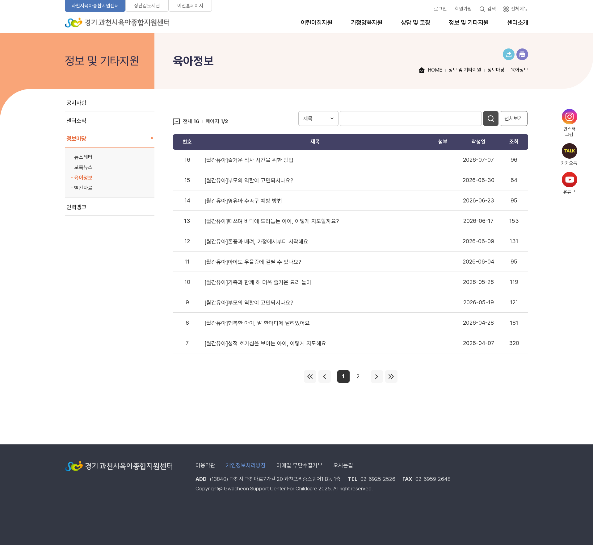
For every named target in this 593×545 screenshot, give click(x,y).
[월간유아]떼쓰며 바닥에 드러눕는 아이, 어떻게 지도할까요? (271, 221)
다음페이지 (377, 376)
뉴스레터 (83, 157)
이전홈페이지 (190, 6)
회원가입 (463, 9)
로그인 (440, 9)
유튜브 (569, 192)
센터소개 (517, 22)
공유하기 (509, 54)
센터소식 (76, 120)
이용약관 (205, 465)
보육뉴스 (83, 167)
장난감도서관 (147, 6)
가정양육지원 (366, 22)
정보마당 (76, 138)
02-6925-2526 (377, 479)
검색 (491, 9)
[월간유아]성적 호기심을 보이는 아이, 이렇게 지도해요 (265, 343)
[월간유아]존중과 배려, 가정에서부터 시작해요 (256, 241)
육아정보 (83, 178)
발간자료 (83, 188)
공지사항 (76, 102)
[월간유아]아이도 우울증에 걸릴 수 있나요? (252, 262)
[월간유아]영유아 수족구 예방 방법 (243, 201)
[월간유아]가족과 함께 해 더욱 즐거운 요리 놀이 (257, 282)
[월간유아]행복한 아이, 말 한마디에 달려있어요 (257, 323)
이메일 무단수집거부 (299, 465)
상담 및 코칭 (415, 22)
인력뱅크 (76, 207)
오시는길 (343, 465)
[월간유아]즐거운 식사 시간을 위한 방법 (248, 160)
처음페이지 (310, 376)
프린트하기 (522, 54)
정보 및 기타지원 (469, 22)
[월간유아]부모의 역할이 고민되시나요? (248, 180)
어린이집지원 (316, 22)
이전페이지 (324, 376)
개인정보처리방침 (246, 465)
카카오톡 (569, 163)
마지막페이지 (391, 376)
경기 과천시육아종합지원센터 (117, 22)
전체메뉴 (519, 9)
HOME (435, 70)
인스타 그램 (569, 131)
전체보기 (513, 118)
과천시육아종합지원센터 (95, 6)
